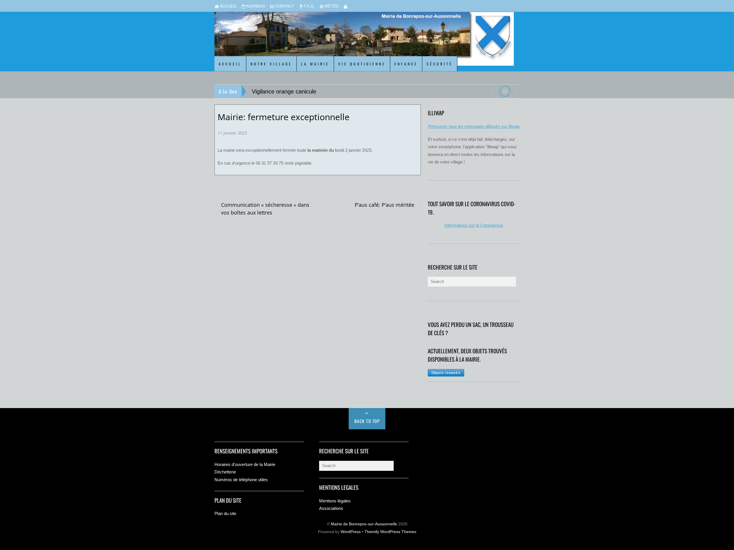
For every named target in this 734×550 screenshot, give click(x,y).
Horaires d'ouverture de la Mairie (244, 464)
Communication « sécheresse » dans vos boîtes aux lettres (261, 208)
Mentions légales (335, 500)
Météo (331, 6)
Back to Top (367, 421)
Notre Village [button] (271, 63)
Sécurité (440, 63)
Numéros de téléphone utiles (241, 479)
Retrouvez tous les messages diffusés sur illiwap (474, 126)
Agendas (255, 6)
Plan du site (225, 513)
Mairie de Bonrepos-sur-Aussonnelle (364, 524)
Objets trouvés (446, 373)
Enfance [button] (406, 63)
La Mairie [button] (315, 63)
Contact (284, 6)
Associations (331, 508)
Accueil (228, 6)
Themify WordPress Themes (390, 532)
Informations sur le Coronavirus (473, 225)
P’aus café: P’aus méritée (388, 205)
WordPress (351, 532)
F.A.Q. (308, 6)
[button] (493, 90)
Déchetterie (225, 471)
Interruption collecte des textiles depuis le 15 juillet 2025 (322, 91)
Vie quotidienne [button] (362, 63)
